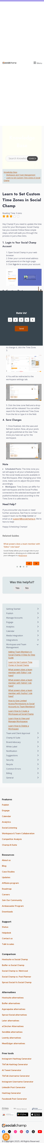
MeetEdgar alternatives (13, 1043)
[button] (37, 63)
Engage (6, 810)
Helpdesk (6, 933)
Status (5, 927)
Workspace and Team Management (20, 175)
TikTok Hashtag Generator (15, 1064)
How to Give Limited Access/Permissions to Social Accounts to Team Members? (21, 703)
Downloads (7, 912)
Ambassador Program (13, 906)
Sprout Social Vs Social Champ (16, 982)
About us (6, 860)
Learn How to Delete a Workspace (18, 727)
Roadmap (6, 889)
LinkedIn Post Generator (14, 1087)
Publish (5, 805)
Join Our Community (12, 900)
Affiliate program (10, 883)
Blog (4, 866)
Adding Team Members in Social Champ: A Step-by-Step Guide (21, 654)
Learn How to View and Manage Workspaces (18, 720)
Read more (23, 555)
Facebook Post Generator (14, 1099)
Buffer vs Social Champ (13, 965)
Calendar (6, 816)
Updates (6, 877)
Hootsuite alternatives (13, 998)
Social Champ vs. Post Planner (16, 977)
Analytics (6, 822)
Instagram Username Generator (17, 1082)
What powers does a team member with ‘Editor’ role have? (20, 672)
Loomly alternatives (11, 1038)
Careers (6, 894)
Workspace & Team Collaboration (18, 833)
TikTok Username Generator (16, 1076)
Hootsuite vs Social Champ (15, 959)
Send (21, 328)
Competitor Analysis (12, 839)
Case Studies (8, 872)
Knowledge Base (10, 172)
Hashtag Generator (11, 1093)
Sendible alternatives (12, 1032)
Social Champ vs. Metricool (15, 971)
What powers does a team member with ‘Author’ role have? (20, 693)
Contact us (7, 938)
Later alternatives (10, 1020)
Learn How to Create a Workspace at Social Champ (21, 712)
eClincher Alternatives (13, 1026)
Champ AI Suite (9, 845)
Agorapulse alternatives (13, 1009)
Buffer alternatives (11, 1003)
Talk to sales (8, 944)
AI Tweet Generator (11, 1070)
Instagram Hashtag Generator (17, 1059)
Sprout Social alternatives (14, 1015)
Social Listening (9, 828)
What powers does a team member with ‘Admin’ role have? (22, 545)
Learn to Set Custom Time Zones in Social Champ (20, 664)
